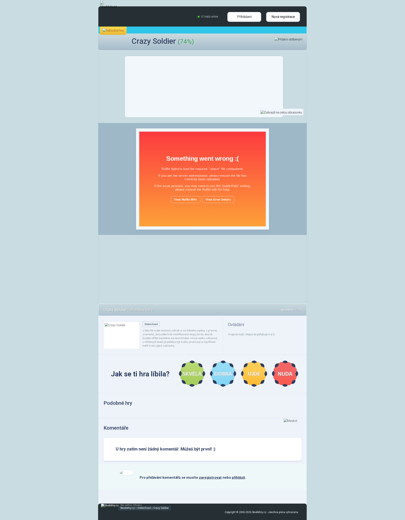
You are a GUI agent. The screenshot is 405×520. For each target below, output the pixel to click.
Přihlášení (244, 17)
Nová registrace (283, 17)
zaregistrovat (210, 477)
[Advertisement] (45, 193)
